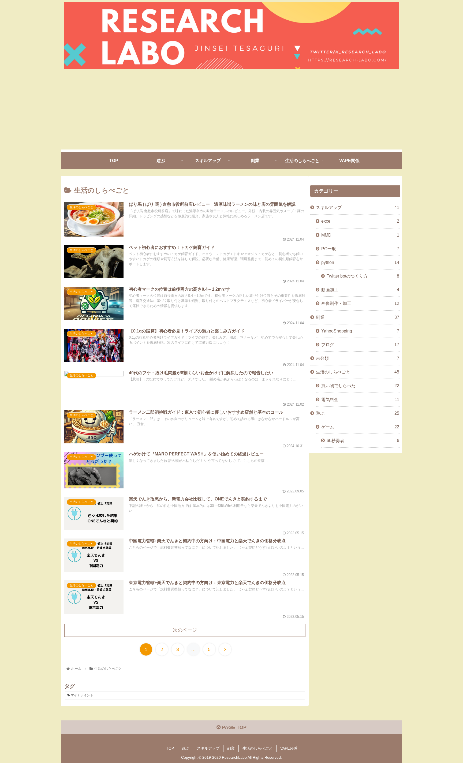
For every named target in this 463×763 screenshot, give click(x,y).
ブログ (360, 344)
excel (360, 221)
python (360, 262)
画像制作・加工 (360, 303)
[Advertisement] (231, 111)
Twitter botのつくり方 (363, 276)
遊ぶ (357, 413)
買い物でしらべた (360, 385)
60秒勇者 (363, 440)
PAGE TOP (234, 727)
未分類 (357, 358)
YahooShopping (360, 330)
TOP (170, 748)
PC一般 (360, 248)
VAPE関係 (288, 748)
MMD (360, 235)
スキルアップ (357, 207)
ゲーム (360, 426)
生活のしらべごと (357, 371)
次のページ (185, 630)
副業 (357, 317)
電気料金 (360, 399)
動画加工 (360, 289)
